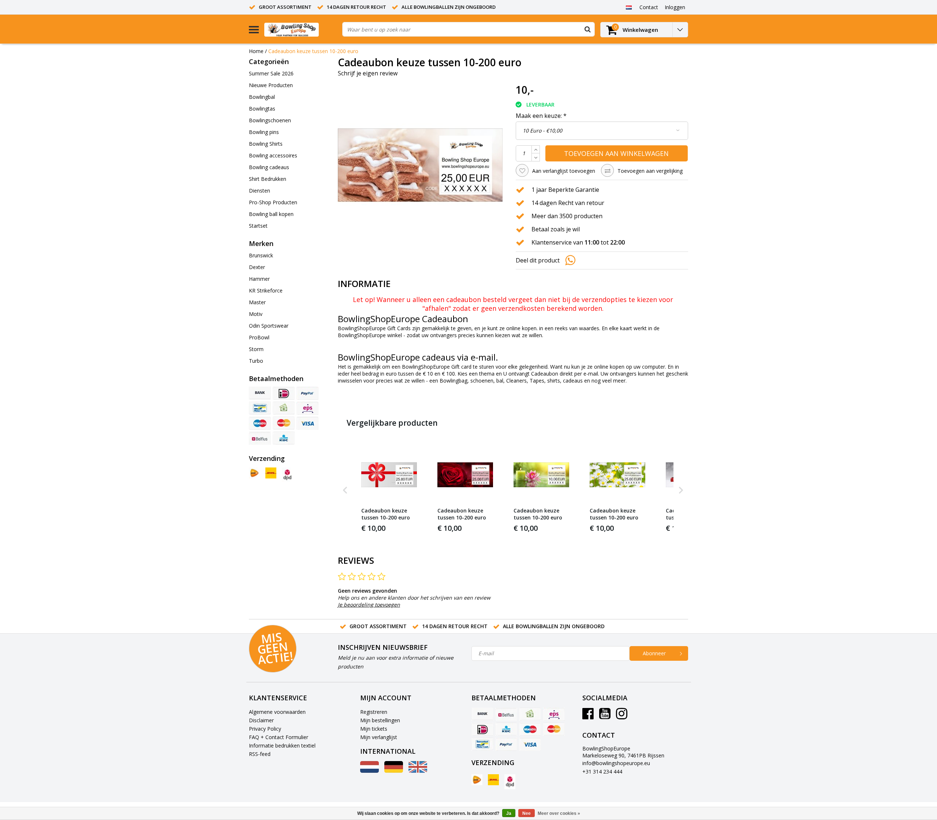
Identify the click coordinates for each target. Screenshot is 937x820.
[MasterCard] (284, 423)
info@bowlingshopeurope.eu (616, 763)
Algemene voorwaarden (277, 711)
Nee (526, 813)
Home (256, 51)
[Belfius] (260, 438)
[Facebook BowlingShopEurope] (588, 716)
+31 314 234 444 (602, 771)
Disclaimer (261, 720)
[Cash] (284, 408)
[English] (417, 770)
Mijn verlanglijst (378, 737)
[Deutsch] (393, 770)
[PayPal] (307, 393)
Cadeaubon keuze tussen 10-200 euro (313, 51)
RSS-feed (259, 753)
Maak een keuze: (541, 116)
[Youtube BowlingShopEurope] (605, 716)
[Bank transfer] (260, 393)
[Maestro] (260, 423)
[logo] (300, 29)
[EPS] (307, 408)
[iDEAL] (284, 393)
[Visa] (307, 423)
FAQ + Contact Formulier (278, 737)
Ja (508, 813)
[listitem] (389, 490)
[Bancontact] (260, 408)
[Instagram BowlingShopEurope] (621, 716)
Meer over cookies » (559, 813)
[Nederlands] (629, 7)
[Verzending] (254, 472)
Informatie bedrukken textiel (282, 745)
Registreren (373, 711)
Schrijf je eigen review (367, 73)
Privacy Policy (265, 728)
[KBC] (284, 438)
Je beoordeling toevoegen (369, 604)
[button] (345, 490)
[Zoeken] (587, 29)
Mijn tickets (373, 728)
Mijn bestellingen (380, 720)
